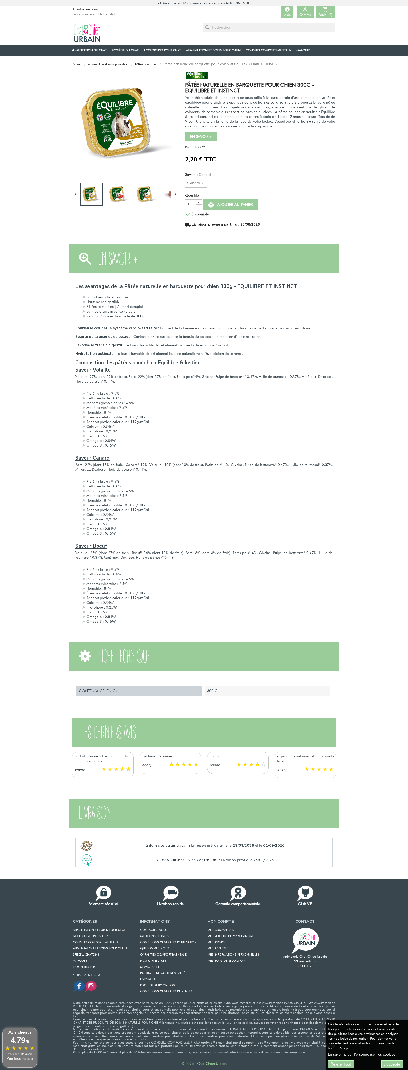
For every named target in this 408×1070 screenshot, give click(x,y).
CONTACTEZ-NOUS (153, 930)
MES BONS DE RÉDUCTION (226, 960)
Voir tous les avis (20, 1059)
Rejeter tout (341, 1064)
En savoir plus (340, 1055)
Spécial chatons (86, 954)
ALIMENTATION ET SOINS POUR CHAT (99, 930)
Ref (187, 147)
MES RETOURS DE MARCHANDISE (231, 936)
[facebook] (79, 986)
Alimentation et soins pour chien (100, 948)
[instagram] (91, 986)
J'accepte (392, 1064)
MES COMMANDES (221, 930)
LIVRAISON (147, 979)
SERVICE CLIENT (151, 966)
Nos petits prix (84, 966)
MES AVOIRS (216, 942)
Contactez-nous (86, 9)
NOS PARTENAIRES (153, 960)
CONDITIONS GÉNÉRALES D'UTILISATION (168, 942)
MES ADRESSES (218, 948)
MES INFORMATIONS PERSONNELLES (233, 954)
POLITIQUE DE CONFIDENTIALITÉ (162, 973)
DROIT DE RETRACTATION (157, 985)
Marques (80, 960)
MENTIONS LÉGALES (154, 936)
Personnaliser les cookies (374, 1055)
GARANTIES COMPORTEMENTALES (164, 954)
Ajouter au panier (234, 205)
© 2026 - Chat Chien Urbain (204, 1064)
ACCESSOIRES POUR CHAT (91, 936)
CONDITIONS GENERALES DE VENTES (166, 991)
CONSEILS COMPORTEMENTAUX (95, 942)
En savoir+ (201, 137)
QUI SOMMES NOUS (154, 948)
